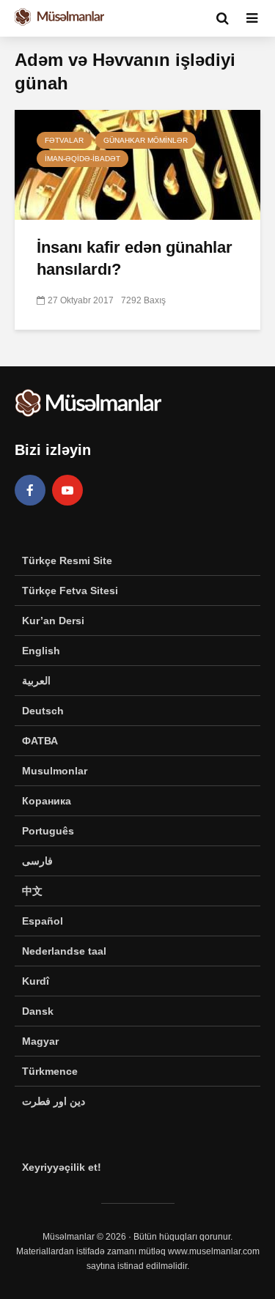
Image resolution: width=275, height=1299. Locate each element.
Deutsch (43, 711)
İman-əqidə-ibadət (82, 159)
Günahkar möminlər (145, 140)
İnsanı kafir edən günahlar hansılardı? (134, 258)
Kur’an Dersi (53, 620)
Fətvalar (64, 140)
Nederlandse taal (64, 951)
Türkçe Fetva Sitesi (70, 590)
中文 (32, 891)
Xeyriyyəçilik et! (61, 1167)
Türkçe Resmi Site (67, 560)
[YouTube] (67, 490)
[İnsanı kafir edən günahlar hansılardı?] (137, 164)
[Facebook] (30, 490)
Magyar (40, 1041)
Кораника (46, 801)
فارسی (37, 861)
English (41, 650)
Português (48, 831)
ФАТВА (40, 741)
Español (42, 921)
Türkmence (50, 1071)
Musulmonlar (54, 771)
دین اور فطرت (53, 1101)
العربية (36, 680)
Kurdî (35, 981)
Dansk (38, 1011)
